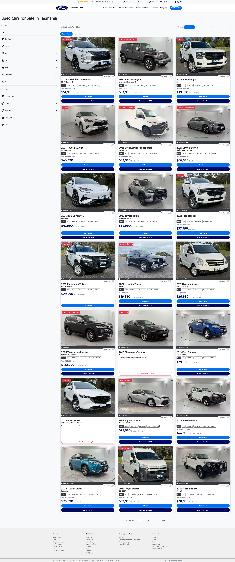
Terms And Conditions (160, 546)
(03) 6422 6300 (156, 2)
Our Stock (129, 8)
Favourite (107, 76)
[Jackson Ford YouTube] (181, 2)
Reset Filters (66, 34)
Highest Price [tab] (213, 27)
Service (121, 538)
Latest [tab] (201, 27)
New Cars (89, 538)
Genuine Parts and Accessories (130, 540)
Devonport (144, 2)
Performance (57, 544)
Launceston (118, 2)
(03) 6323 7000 (131, 2)
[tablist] (207, 27)
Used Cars (89, 542)
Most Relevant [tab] (189, 27)
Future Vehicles (58, 551)
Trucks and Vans (58, 542)
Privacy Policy (157, 549)
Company (163, 8)
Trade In (89, 551)
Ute (54, 549)
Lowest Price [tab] (224, 27)
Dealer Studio (177, 560)
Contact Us (156, 544)
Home (105, 8)
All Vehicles (57, 538)
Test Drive (89, 553)
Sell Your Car (176, 8)
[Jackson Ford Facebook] (176, 2)
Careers (154, 540)
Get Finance (88, 96)
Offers (121, 8)
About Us (155, 538)
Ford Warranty (124, 542)
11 (157, 520)
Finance (156, 8)
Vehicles (112, 8)
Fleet (87, 549)
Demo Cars (90, 540)
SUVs (54, 540)
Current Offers (91, 544)
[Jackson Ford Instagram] (178, 2)
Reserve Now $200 (88, 101)
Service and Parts (142, 8)
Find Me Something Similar (145, 374)
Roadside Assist (124, 544)
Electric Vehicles (58, 546)
